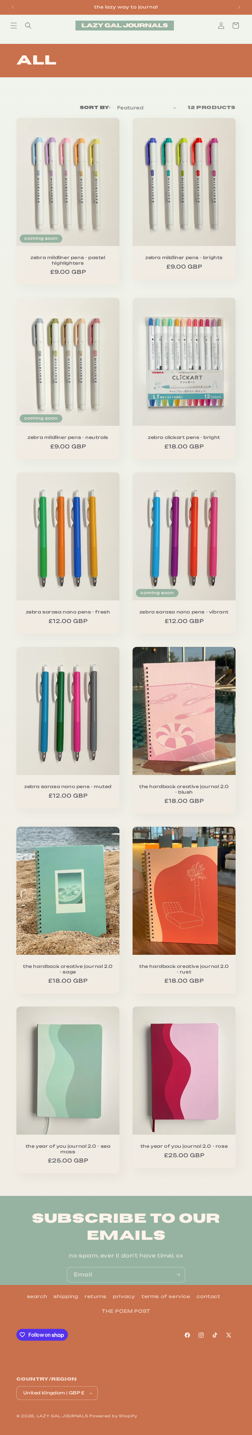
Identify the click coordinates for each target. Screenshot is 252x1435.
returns (95, 1296)
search (37, 1296)
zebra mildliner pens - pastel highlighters (68, 260)
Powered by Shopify (113, 1416)
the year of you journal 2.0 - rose (184, 1146)
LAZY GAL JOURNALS (62, 1416)
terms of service (165, 1296)
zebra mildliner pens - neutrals (68, 437)
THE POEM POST (126, 1311)
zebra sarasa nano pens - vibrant (184, 611)
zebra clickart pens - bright (184, 437)
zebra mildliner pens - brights (184, 257)
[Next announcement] (239, 7)
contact (208, 1296)
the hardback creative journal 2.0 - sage (68, 969)
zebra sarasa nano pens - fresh (68, 611)
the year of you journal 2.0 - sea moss (68, 1148)
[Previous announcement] (13, 7)
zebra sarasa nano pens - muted (68, 786)
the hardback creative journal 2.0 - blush (184, 789)
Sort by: (95, 107)
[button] (14, 25)
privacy (124, 1296)
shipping (65, 1296)
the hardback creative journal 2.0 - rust (184, 969)
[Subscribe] (177, 1274)
